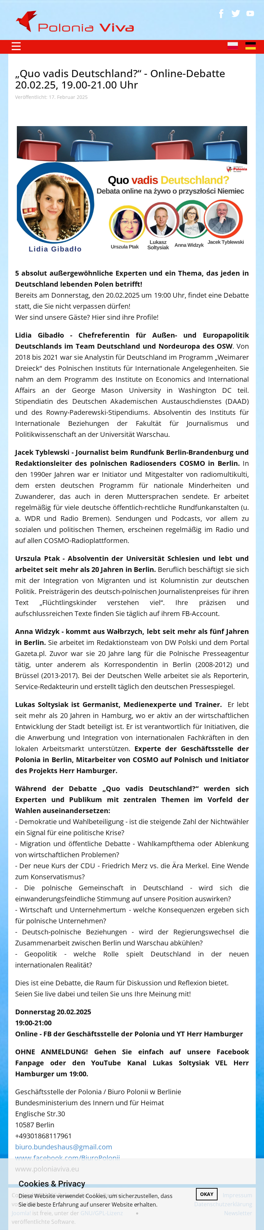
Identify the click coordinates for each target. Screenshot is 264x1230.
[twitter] (235, 13)
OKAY (206, 1194)
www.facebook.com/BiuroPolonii (67, 1157)
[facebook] (221, 13)
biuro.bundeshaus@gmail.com (63, 1146)
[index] (77, 21)
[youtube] (250, 13)
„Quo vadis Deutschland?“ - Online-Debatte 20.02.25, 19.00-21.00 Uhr (120, 79)
